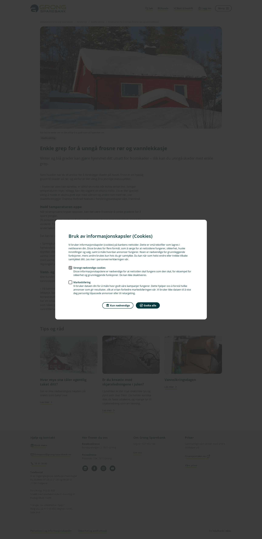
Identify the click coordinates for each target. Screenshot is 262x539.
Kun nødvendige (120, 305)
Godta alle (150, 305)
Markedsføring (82, 282)
